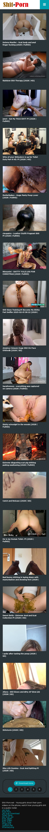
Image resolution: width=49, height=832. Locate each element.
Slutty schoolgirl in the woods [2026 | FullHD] (20, 426)
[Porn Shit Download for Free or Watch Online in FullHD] (16, 4)
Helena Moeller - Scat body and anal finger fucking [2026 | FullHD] (19, 44)
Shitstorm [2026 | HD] (13, 730)
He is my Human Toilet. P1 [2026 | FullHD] (18, 540)
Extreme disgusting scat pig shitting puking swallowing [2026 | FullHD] (19, 464)
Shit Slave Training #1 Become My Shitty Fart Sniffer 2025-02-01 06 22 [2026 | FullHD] (21, 311)
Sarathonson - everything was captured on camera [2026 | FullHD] (21, 388)
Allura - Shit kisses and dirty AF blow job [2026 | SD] (21, 693)
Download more (26, 783)
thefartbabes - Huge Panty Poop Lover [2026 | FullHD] (20, 197)
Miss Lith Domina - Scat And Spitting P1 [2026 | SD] (21, 770)
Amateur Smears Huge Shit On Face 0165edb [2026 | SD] (19, 349)
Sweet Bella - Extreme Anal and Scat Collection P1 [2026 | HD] (19, 617)
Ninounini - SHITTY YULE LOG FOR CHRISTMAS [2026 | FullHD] (19, 273)
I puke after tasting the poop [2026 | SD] (20, 655)
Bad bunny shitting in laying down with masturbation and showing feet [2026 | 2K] (21, 579)
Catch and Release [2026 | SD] (17, 501)
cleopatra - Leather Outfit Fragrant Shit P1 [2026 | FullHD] (21, 235)
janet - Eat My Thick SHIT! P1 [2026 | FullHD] (19, 120)
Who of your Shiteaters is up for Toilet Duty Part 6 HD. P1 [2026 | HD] (20, 158)
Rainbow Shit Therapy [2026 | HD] (19, 81)
